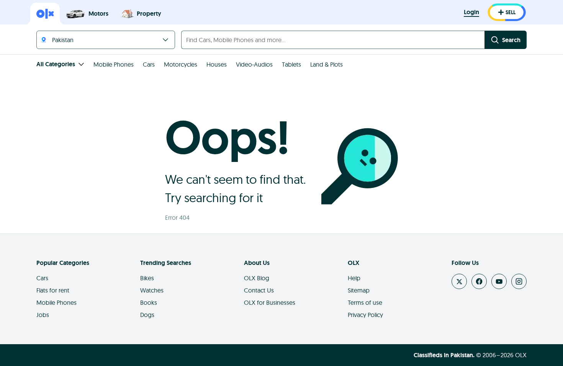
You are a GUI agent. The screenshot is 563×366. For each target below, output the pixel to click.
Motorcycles (180, 64)
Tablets (291, 64)
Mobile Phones (113, 64)
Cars (149, 64)
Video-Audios (254, 64)
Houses (216, 64)
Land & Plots (326, 64)
